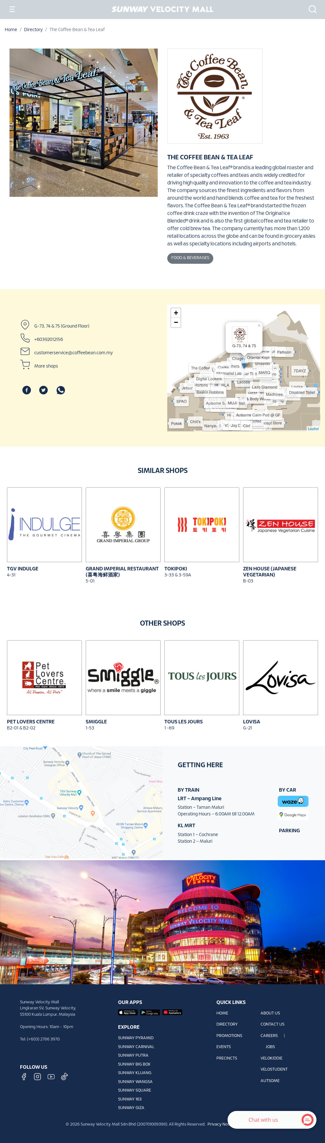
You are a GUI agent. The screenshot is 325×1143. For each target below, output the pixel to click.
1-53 (90, 728)
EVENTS (223, 1047)
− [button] (176, 322)
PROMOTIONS (229, 1036)
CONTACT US (272, 1025)
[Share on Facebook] (26, 390)
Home (11, 30)
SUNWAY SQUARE (134, 1091)
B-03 (248, 581)
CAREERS (269, 1036)
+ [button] (176, 313)
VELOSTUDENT (274, 1070)
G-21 (247, 728)
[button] (310, 9)
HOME (222, 1013)
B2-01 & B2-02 (21, 728)
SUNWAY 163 (130, 1099)
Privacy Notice (221, 1124)
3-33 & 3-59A (177, 575)
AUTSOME (270, 1081)
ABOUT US (270, 1013)
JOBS (270, 1047)
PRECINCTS (226, 1058)
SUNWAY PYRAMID (136, 1038)
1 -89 (169, 728)
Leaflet (313, 428)
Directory (33, 30)
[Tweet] (43, 390)
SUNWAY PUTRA (133, 1056)
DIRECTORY (227, 1025)
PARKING (289, 830)
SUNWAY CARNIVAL (136, 1047)
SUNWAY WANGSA (135, 1082)
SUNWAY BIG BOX (134, 1065)
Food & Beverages (190, 258)
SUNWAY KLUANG (134, 1073)
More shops (46, 366)
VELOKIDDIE (271, 1058)
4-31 (11, 575)
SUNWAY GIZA (131, 1108)
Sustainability (289, 1124)
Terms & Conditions (256, 1124)
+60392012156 (48, 339)
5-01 (90, 581)
